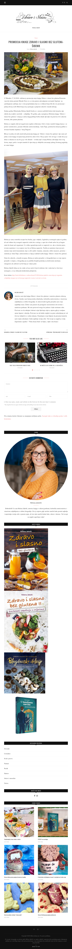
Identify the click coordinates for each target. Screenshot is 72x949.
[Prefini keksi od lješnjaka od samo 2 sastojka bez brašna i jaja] (53, 860)
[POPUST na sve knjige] (53, 822)
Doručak (6, 749)
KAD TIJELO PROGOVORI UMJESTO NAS (20, 365)
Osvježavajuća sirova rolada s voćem (12, 839)
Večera (6, 783)
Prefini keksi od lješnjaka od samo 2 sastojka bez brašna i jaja (52, 877)
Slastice (6, 773)
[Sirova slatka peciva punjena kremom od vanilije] (19, 860)
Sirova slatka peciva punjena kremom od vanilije (15, 877)
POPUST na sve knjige (43, 839)
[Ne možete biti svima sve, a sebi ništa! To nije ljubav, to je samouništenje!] (52, 353)
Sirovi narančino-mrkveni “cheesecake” (13, 915)
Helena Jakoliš (33, 49)
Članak (36, 38)
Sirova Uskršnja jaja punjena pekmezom (47, 915)
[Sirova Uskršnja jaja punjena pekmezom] (53, 898)
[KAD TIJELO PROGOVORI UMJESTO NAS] (20, 353)
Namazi (6, 764)
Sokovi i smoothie (9, 778)
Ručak (6, 768)
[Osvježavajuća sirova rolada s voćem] (19, 822)
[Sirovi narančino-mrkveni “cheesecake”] (19, 898)
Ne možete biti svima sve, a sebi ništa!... (52, 365)
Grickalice (7, 754)
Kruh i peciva (8, 759)
